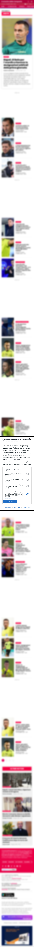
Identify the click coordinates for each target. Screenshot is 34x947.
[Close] (30, 439)
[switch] (27, 474)
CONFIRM (10, 501)
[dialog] (17, 473)
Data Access (17, 507)
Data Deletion (7, 507)
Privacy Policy (26, 507)
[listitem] (17, 470)
